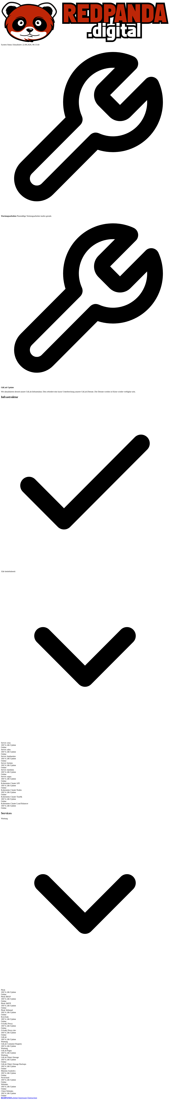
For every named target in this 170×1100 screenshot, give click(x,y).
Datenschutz (32, 1098)
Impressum (22, 1098)
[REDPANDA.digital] (85, 42)
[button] (85, 568)
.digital (9, 1098)
